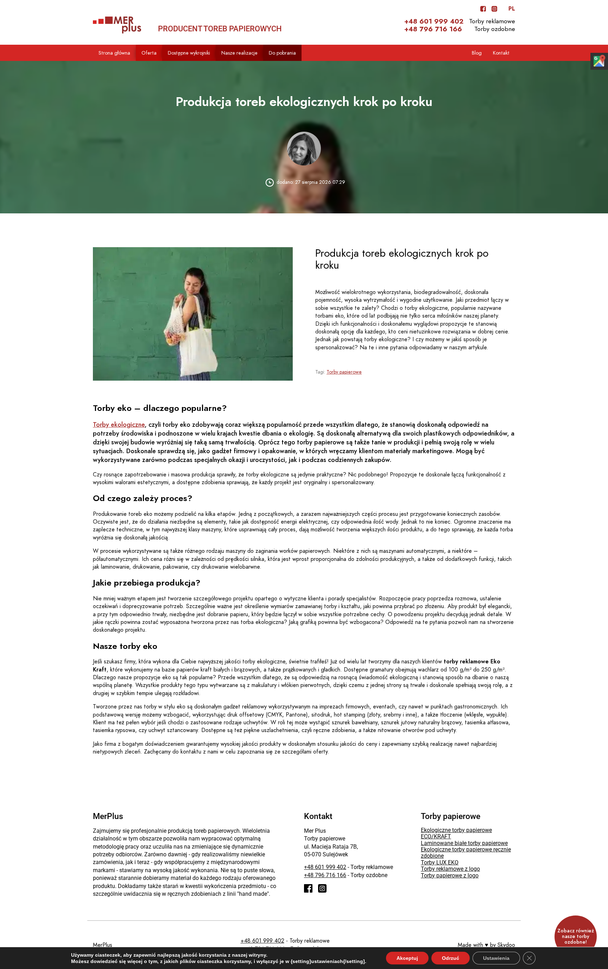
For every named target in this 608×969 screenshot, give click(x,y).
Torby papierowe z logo (450, 875)
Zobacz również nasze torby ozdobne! (575, 936)
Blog (477, 52)
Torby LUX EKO (439, 862)
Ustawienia (496, 958)
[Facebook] (483, 9)
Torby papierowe (344, 372)
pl (511, 8)
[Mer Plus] (117, 25)
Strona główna (114, 52)
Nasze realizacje (239, 52)
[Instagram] (494, 9)
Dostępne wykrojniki (189, 52)
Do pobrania (282, 52)
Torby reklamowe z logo (450, 868)
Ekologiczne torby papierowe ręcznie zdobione (466, 852)
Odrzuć (450, 958)
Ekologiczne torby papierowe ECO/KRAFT (456, 833)
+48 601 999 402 (433, 21)
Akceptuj (407, 958)
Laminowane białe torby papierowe (464, 843)
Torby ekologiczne (119, 424)
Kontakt (501, 52)
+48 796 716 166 (433, 29)
